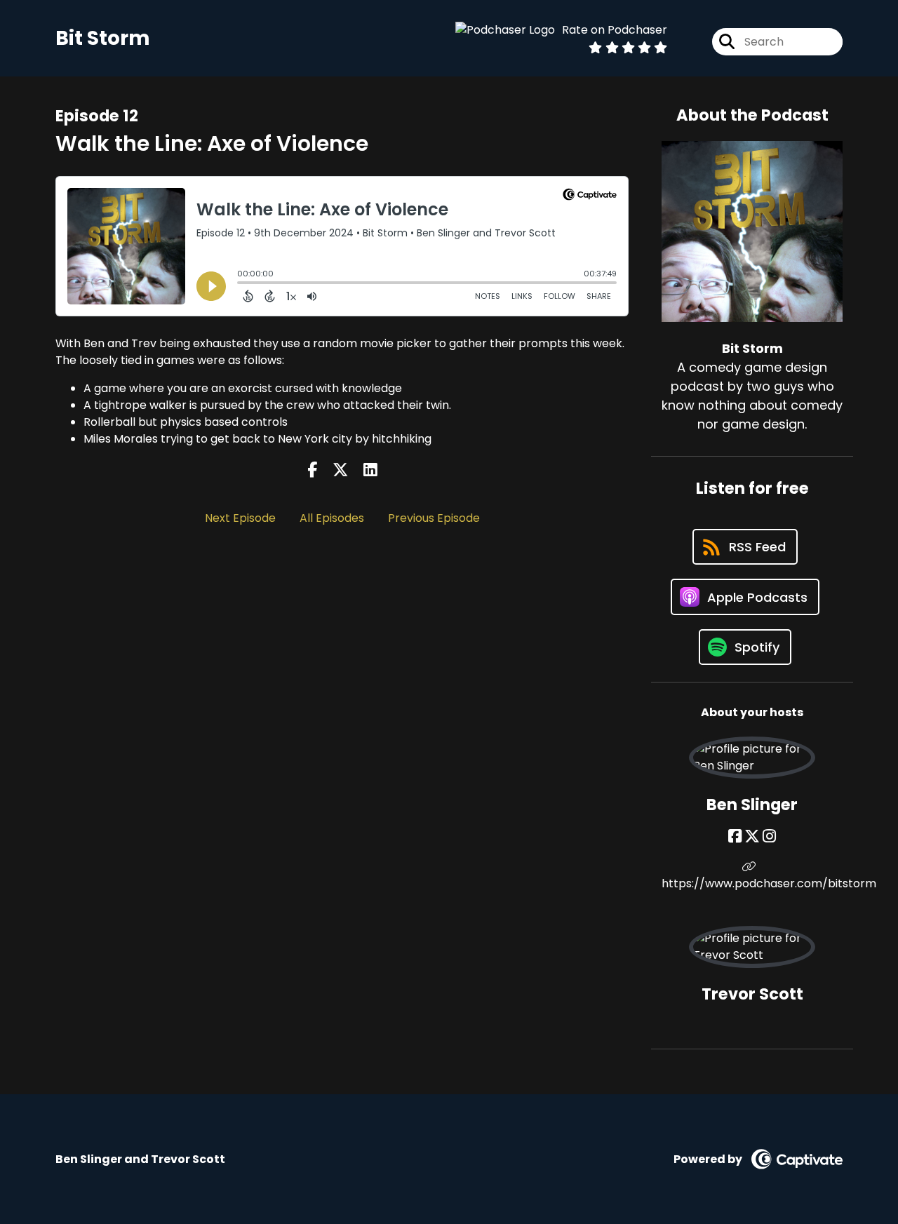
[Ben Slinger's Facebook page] (735, 836)
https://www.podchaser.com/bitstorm (752, 883)
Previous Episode (434, 518)
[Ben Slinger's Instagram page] (769, 836)
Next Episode (240, 518)
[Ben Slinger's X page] (752, 836)
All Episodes (332, 518)
